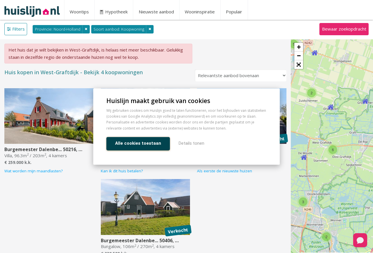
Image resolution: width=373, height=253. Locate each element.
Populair (234, 12)
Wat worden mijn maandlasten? (33, 171)
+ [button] (299, 47)
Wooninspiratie (200, 12)
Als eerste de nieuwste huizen (224, 171)
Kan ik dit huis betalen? (122, 171)
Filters (18, 29)
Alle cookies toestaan (138, 143)
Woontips (79, 12)
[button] (298, 64)
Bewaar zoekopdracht (344, 29)
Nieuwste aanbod (156, 12)
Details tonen (191, 143)
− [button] (299, 55)
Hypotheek (116, 12)
